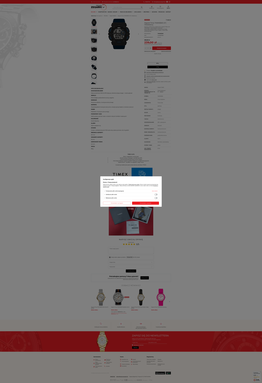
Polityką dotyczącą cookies (134, 184)
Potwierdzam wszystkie (145, 203)
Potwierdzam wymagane (117, 203)
